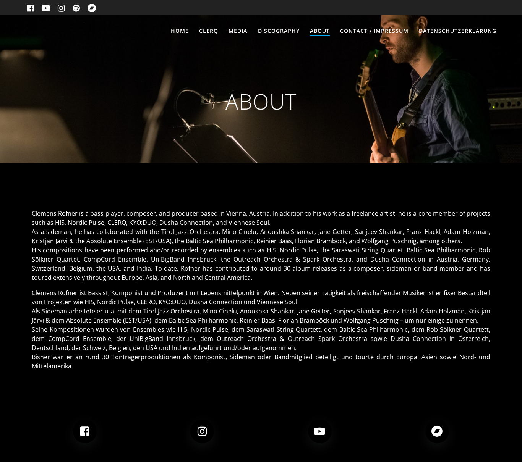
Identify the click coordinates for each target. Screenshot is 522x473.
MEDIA (238, 30)
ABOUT (320, 30)
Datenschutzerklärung (457, 30)
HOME (180, 30)
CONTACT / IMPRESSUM (374, 30)
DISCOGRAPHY (279, 30)
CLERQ (208, 30)
